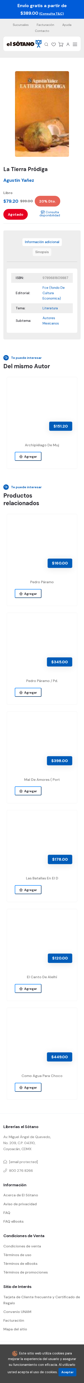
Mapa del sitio (15, 1329)
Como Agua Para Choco (42, 1075)
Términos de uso (17, 1255)
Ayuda (66, 25)
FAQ (6, 1212)
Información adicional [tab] (42, 242)
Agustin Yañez (18, 180)
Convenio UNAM (17, 1311)
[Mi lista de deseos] (53, 44)
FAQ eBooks (13, 1221)
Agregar (30, 457)
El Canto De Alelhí (42, 977)
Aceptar (67, 1372)
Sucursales (21, 25)
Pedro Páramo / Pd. (42, 680)
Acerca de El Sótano (20, 1195)
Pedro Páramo (42, 582)
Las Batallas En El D (42, 878)
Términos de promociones (25, 1272)
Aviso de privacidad (20, 1204)
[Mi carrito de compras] (60, 44)
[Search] (46, 44)
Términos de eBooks (20, 1263)
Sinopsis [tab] (42, 252)
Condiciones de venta (22, 1246)
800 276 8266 (21, 1170)
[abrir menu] (75, 44)
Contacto (42, 31)
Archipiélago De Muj (42, 445)
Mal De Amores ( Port (42, 779)
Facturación (45, 25)
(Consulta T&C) (51, 14)
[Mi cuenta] (67, 44)
